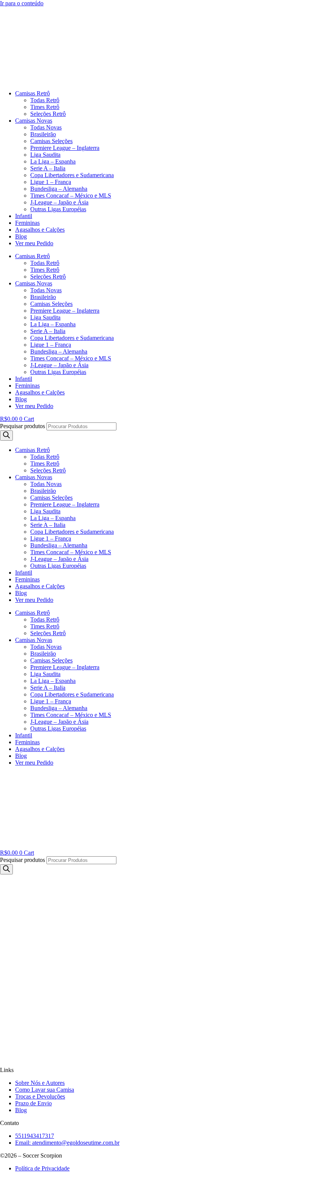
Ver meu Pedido (34, 243)
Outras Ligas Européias (58, 209)
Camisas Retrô (32, 93)
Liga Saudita (45, 154)
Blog (21, 236)
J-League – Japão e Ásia (59, 202)
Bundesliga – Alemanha (58, 188)
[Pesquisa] (6, 435)
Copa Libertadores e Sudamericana (72, 175)
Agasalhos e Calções (40, 229)
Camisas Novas (33, 120)
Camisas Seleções (51, 141)
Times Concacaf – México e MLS (70, 195)
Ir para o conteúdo (21, 3)
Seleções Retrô (48, 114)
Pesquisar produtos (22, 426)
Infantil (23, 216)
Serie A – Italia (47, 168)
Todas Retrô (44, 100)
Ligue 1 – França (50, 182)
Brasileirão (43, 134)
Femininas (27, 223)
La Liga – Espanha (53, 161)
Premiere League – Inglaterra (64, 148)
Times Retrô (44, 107)
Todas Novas (46, 127)
